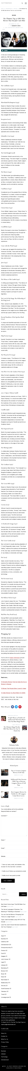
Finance (3, 950)
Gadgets (3, 956)
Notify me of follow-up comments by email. (14, 871)
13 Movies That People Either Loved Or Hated (13, 688)
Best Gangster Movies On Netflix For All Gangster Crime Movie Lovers (18, 794)
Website (3, 856)
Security (3, 985)
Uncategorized (5, 997)
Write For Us (4, 1039)
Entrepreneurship (6, 947)
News (2, 977)
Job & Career (4, 959)
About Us (3, 1033)
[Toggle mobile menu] (26, 3)
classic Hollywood (15, 657)
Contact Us (4, 1036)
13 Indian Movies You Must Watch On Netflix (13, 693)
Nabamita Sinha (16, 25)
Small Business (5, 988)
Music (2, 974)
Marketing (4, 968)
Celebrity (3, 941)
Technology (4, 1057)
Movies (14, 15)
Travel (3, 994)
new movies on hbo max (11, 699)
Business (3, 938)
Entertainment (5, 944)
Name (3, 840)
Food (2, 953)
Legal (2, 962)
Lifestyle (3, 965)
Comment (4, 815)
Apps (2, 936)
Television (3, 991)
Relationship (4, 982)
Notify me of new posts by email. (11, 875)
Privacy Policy (5, 1042)
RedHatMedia (18, 1068)
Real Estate (4, 979)
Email (3, 848)
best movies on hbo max (8, 697)
